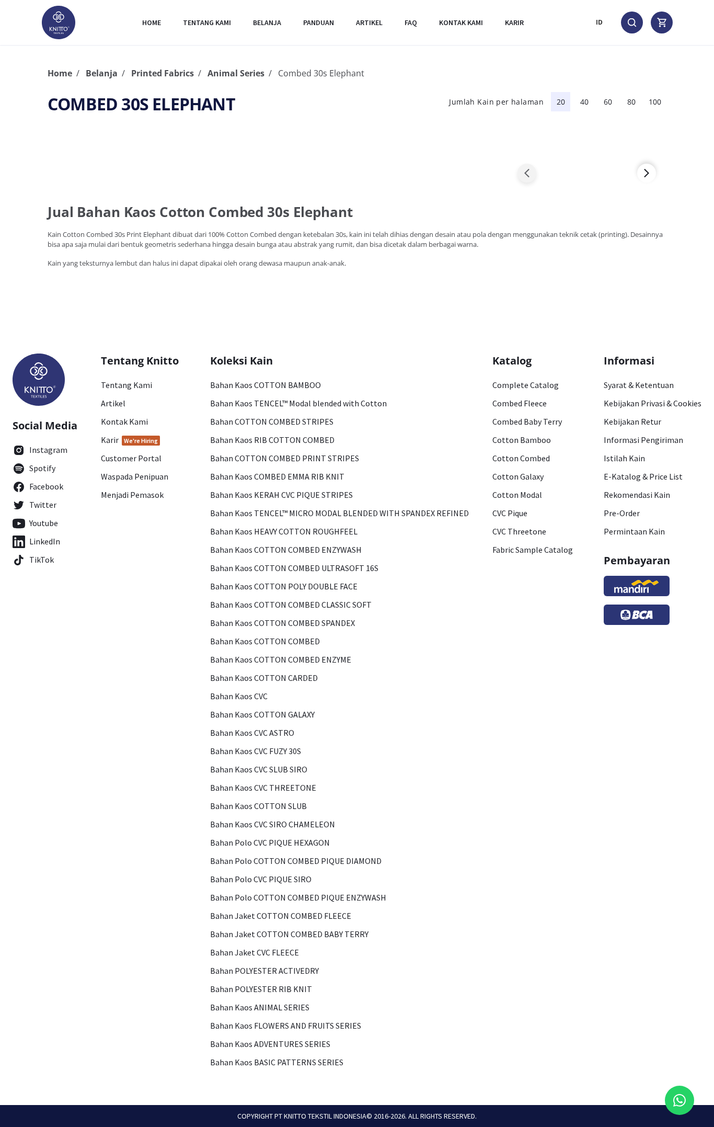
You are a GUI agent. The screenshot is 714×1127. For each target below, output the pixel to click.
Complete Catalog (525, 385)
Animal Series (236, 73)
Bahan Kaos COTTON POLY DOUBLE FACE (284, 586)
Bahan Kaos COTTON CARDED (264, 678)
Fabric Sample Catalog (532, 549)
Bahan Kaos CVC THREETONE (263, 787)
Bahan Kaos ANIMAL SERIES (259, 1007)
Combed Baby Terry (527, 421)
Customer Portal (131, 458)
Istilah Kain (624, 458)
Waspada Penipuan (134, 476)
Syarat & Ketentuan (639, 385)
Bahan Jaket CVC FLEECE (254, 952)
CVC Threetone (519, 531)
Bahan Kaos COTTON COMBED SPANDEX (282, 623)
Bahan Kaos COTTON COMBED (265, 641)
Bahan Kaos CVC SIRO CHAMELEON (272, 824)
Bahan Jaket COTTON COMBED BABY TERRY (289, 934)
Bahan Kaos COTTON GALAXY (262, 714)
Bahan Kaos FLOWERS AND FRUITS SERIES (285, 1025)
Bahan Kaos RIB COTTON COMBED (272, 440)
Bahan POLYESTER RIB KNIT (261, 989)
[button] (526, 173)
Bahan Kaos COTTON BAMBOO (265, 385)
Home (151, 22)
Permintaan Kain (634, 531)
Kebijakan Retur (632, 421)
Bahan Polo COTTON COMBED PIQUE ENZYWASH (298, 897)
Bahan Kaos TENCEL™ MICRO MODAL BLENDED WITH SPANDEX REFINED (339, 513)
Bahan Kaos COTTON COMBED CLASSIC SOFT (291, 604)
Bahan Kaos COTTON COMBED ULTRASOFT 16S (294, 568)
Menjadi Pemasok (132, 494)
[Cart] (662, 22)
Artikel (369, 22)
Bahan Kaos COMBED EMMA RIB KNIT (277, 476)
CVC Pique (509, 513)
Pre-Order (622, 513)
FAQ (411, 22)
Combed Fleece (519, 403)
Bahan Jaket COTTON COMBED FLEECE (280, 915)
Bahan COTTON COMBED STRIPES (271, 421)
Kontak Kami (124, 421)
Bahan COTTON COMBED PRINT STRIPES (284, 458)
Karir (514, 22)
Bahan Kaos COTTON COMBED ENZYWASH (286, 549)
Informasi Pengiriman (643, 440)
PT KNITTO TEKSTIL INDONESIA (320, 1116)
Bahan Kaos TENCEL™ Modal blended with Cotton (298, 403)
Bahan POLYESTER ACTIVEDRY (264, 970)
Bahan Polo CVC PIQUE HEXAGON (270, 842)
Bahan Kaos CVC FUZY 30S (255, 751)
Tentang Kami (207, 22)
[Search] (632, 22)
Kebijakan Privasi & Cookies (652, 403)
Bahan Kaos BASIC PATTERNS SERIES (276, 1062)
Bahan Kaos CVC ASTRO (252, 732)
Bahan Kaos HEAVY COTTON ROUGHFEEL (284, 531)
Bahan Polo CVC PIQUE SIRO (261, 879)
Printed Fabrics (162, 73)
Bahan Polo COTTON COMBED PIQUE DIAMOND (296, 861)
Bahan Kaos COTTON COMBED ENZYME (280, 659)
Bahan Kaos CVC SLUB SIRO (258, 769)
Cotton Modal (517, 494)
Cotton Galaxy (518, 476)
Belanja (267, 22)
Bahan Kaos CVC (239, 696)
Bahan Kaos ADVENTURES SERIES (270, 1044)
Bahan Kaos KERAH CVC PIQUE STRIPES (281, 494)
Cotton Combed (521, 458)
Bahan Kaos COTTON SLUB (258, 806)
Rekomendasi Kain (637, 494)
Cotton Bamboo (521, 440)
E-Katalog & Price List (643, 476)
